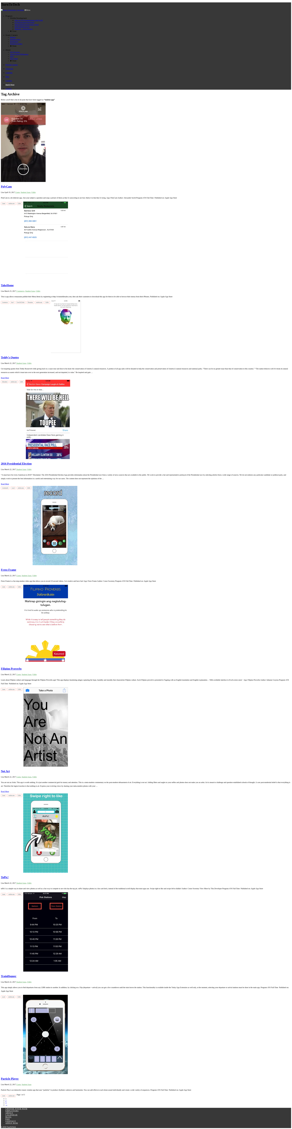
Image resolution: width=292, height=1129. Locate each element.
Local (13, 488)
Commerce (20, 291)
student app (11, 203)
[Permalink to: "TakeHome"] (45, 280)
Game (17, 192)
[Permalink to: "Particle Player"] (45, 1073)
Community (5, 488)
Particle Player (10, 1078)
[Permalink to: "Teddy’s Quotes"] (66, 352)
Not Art (5, 771)
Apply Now (11, 1123)
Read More (5, 378)
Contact (10, 1121)
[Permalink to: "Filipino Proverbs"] (45, 663)
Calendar (11, 1115)
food (12, 302)
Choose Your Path (16, 1109)
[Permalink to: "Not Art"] (45, 766)
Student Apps (25, 192)
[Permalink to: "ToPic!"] (45, 872)
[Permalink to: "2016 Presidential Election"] (47, 458)
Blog (8, 1117)
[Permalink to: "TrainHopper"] (45, 971)
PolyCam (6, 186)
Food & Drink (20, 302)
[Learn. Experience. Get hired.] (12, 10)
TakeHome (7, 285)
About (9, 1113)
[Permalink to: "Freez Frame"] (55, 565)
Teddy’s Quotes (10, 357)
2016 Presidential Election (16, 463)
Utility (33, 192)
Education (4, 381)
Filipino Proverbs (11, 668)
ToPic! (5, 877)
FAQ (7, 1119)
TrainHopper (8, 976)
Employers (12, 1111)
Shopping (30, 302)
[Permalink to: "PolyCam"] (23, 181)
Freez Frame (8, 569)
